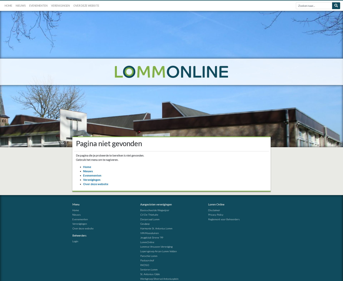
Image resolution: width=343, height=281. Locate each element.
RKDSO (144, 265)
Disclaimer (214, 210)
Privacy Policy (215, 214)
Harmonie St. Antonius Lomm (156, 228)
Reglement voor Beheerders (224, 219)
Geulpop (145, 223)
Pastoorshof (147, 260)
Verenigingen (60, 5)
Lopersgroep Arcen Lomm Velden (158, 251)
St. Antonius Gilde (150, 274)
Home (8, 5)
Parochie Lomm (148, 255)
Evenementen (38, 5)
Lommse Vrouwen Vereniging (156, 246)
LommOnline (147, 242)
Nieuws (21, 5)
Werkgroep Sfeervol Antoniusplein (159, 278)
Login (75, 241)
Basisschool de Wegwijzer (154, 210)
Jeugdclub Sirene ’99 (151, 237)
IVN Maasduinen (149, 233)
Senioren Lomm (149, 269)
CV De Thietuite (149, 214)
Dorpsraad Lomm (150, 219)
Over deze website (86, 5)
